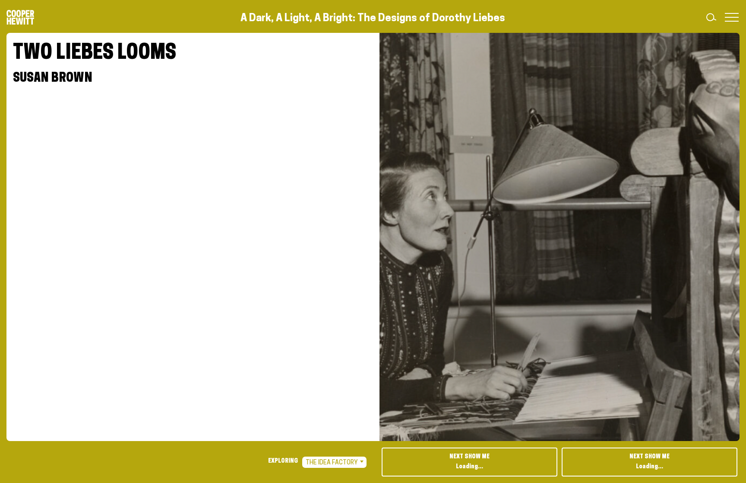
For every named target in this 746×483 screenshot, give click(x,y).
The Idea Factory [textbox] (332, 463)
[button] (730, 17)
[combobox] (334, 462)
